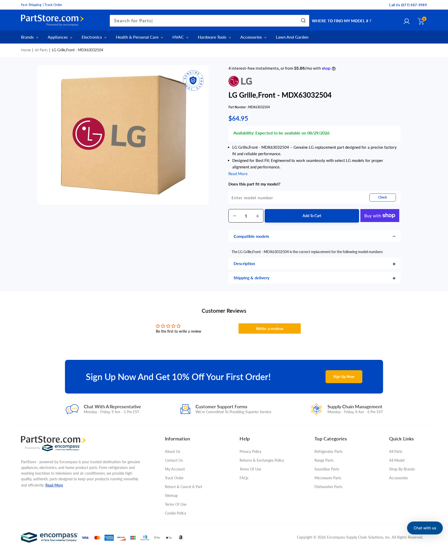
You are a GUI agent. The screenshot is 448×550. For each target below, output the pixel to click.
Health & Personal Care (137, 37)
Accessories (251, 37)
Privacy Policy (250, 451)
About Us (172, 451)
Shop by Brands (402, 469)
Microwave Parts (327, 478)
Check (382, 197)
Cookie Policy (175, 513)
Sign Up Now (343, 376)
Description (244, 263)
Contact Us (174, 460)
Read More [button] (238, 173)
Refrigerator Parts (328, 451)
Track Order (174, 478)
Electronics (92, 37)
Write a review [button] (269, 328)
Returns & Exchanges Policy (262, 460)
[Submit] (303, 20)
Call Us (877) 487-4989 (408, 5)
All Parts (41, 50)
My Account (175, 469)
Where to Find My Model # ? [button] (341, 20)
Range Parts (323, 460)
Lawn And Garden (292, 37)
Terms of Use (175, 504)
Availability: (243, 132)
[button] (425, 528)
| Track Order (52, 5)
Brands (28, 37)
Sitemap (171, 495)
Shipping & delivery (251, 277)
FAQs (244, 478)
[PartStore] (53, 20)
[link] (433, 512)
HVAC (178, 37)
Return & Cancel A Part (183, 486)
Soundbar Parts (327, 469)
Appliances (58, 37)
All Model (396, 460)
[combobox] (209, 21)
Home (26, 50)
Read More (54, 485)
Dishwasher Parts (328, 486)
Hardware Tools (212, 37)
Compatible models (251, 236)
